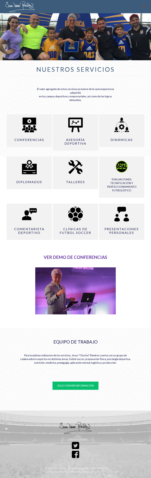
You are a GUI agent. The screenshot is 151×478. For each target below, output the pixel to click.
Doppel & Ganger (95, 472)
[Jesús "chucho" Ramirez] (20, 6)
